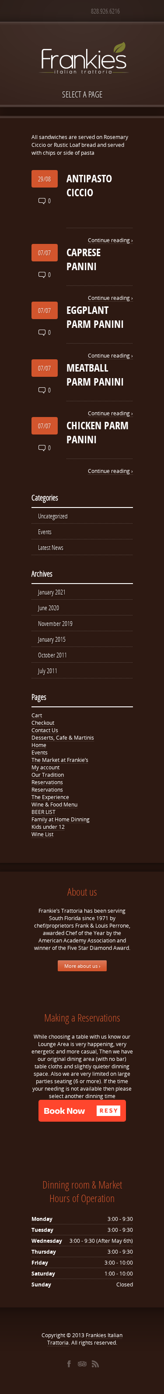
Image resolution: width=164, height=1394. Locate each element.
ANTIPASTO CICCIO (89, 185)
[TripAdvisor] (82, 1364)
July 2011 (47, 670)
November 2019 (55, 623)
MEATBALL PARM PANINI (95, 375)
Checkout (42, 723)
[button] (82, 1111)
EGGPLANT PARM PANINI (95, 317)
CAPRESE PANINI (83, 259)
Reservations (47, 782)
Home (38, 745)
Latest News (50, 547)
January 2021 (52, 591)
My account (45, 767)
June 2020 (48, 607)
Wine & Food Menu (54, 804)
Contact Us (44, 730)
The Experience (50, 797)
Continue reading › (110, 240)
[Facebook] (69, 1364)
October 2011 (52, 654)
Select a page (82, 94)
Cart (36, 715)
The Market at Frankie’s (59, 760)
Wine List (42, 834)
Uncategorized (53, 515)
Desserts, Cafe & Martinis (62, 737)
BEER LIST (43, 812)
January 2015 (52, 639)
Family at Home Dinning (60, 819)
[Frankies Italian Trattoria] (82, 42)
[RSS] (95, 1364)
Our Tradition (47, 775)
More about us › (82, 966)
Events (45, 531)
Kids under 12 (48, 827)
